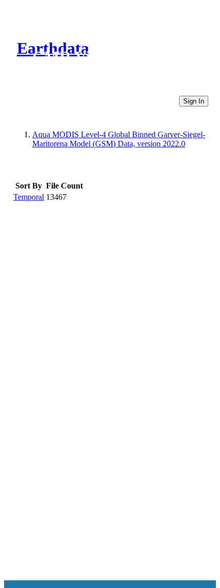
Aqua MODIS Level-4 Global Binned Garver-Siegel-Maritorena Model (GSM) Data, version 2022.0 (118, 139)
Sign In (193, 101)
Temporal (28, 197)
